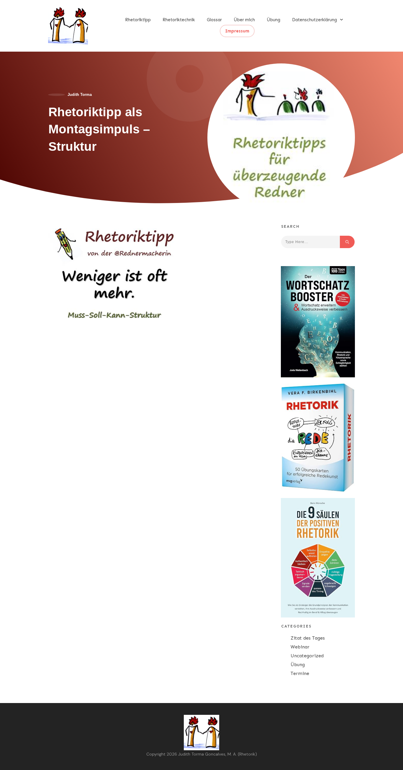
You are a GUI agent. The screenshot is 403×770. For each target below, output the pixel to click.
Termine (300, 673)
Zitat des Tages (308, 638)
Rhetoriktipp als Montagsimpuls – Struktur (99, 129)
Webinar (300, 647)
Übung (298, 664)
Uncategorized (307, 655)
